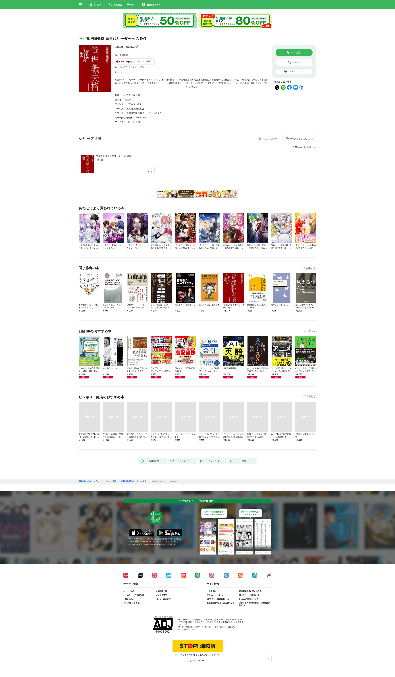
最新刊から (310, 147)
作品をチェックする (296, 71)
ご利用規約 (211, 591)
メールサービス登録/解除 (133, 595)
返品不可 (118, 72)
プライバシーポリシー (216, 595)
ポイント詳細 (143, 61)
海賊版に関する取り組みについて (221, 603)
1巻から (297, 147)
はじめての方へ (129, 591)
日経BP (127, 99)
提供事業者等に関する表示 (250, 591)
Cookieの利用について (248, 599)
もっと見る (308, 268)
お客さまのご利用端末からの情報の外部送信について (255, 604)
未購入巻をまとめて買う (302, 138)
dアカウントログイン (132, 603)
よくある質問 (161, 595)
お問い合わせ (129, 599)
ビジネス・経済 (134, 104)
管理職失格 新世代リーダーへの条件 (113, 156)
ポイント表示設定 (163, 599)
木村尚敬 (119, 46)
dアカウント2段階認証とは (218, 599)
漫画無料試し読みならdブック (89, 481)
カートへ (296, 62)
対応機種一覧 (161, 591)
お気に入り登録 (269, 138)
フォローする (136, 46)
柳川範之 (130, 46)
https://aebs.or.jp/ (187, 629)
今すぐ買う (296, 52)
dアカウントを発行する (186, 655)
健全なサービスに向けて (249, 595)
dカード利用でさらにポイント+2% (129, 67)
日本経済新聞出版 (135, 108)
